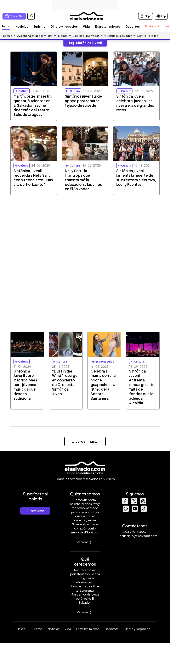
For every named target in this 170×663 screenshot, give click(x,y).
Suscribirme (35, 511)
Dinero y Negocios (137, 629)
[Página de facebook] (124, 503)
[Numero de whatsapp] (125, 511)
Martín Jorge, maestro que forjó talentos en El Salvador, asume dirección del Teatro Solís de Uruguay (32, 105)
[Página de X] (134, 503)
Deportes (132, 26)
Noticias (22, 26)
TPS (50, 35)
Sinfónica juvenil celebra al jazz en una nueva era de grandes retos (135, 103)
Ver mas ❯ (84, 542)
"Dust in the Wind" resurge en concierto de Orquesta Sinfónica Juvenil (65, 382)
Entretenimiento (107, 26)
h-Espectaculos (103, 361)
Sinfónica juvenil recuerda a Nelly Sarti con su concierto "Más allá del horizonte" (33, 177)
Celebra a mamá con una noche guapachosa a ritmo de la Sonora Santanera (103, 385)
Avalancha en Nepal (30, 35)
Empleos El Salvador (86, 35)
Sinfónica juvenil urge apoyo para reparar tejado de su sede (83, 101)
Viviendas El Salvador (118, 35)
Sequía (7, 35)
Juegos (62, 35)
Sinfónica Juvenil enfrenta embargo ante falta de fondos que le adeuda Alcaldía (141, 387)
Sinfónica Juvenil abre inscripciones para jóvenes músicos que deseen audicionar (25, 385)
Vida (86, 26)
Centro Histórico (147, 35)
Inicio (6, 26)
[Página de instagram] (143, 503)
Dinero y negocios (64, 26)
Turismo (39, 26)
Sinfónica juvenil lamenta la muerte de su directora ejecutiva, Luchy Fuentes (136, 177)
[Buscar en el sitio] (31, 16)
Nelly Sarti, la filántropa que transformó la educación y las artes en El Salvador (83, 179)
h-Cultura (21, 91)
